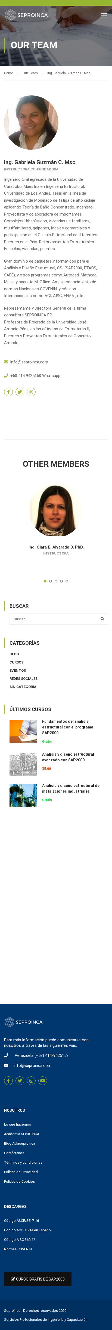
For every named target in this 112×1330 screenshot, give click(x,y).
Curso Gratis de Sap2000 (40, 1279)
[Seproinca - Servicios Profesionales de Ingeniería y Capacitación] (26, 16)
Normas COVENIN (18, 1249)
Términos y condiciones (23, 1162)
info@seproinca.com (29, 362)
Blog (14, 654)
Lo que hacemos (17, 1124)
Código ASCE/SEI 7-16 (21, 1221)
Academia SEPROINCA (21, 1134)
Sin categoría (23, 687)
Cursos (16, 662)
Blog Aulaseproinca (19, 1143)
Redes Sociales (24, 679)
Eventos (18, 670)
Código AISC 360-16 (19, 1240)
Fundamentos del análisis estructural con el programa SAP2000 (67, 727)
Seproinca (12, 1311)
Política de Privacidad (21, 1172)
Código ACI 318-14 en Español (28, 1230)
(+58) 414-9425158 (52, 1055)
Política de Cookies (19, 1181)
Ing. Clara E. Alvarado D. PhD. (56, 547)
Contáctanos (14, 1153)
